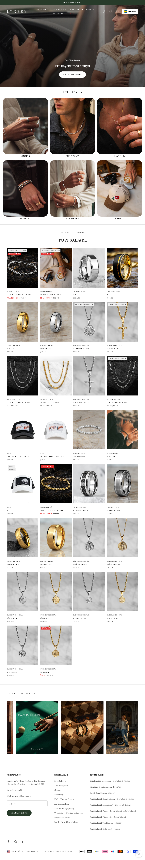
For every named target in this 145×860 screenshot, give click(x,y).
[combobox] (130, 11)
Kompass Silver (81, 349)
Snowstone (79, 456)
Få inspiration (72, 74)
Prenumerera (19, 813)
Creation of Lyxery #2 (52, 456)
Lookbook (71, 13)
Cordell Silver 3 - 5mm (19, 295)
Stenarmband (79, 453)
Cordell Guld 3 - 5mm (51, 510)
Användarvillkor (61, 804)
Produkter (42, 9)
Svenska (132, 11)
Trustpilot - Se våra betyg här (68, 813)
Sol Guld (45, 672)
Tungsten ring (79, 291)
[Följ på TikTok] (23, 841)
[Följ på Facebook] (8, 841)
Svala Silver (79, 618)
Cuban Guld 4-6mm (49, 402)
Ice (74, 295)
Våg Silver (12, 618)
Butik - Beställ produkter (66, 822)
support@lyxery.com (21, 796)
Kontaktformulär (15, 790)
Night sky (112, 456)
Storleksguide (59, 9)
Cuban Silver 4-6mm (117, 402)
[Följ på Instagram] (15, 841)
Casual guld (46, 564)
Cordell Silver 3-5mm (18, 402)
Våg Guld (45, 618)
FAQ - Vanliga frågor (64, 799)
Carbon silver (80, 510)
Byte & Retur (76, 9)
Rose (9, 510)
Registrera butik (62, 817)
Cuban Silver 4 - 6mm (50, 295)
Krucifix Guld (114, 349)
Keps (9, 453)
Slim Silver (46, 349)
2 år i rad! (72, 2)
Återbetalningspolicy (64, 808)
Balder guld (13, 564)
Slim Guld (12, 349)
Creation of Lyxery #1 (18, 456)
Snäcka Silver (80, 564)
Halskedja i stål (13, 399)
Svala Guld (112, 618)
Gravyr (90, 9)
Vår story (58, 13)
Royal (110, 295)
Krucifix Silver (81, 402)
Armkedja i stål (13, 291)
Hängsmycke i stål (81, 345)
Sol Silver (12, 672)
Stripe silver (113, 510)
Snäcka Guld (113, 564)
